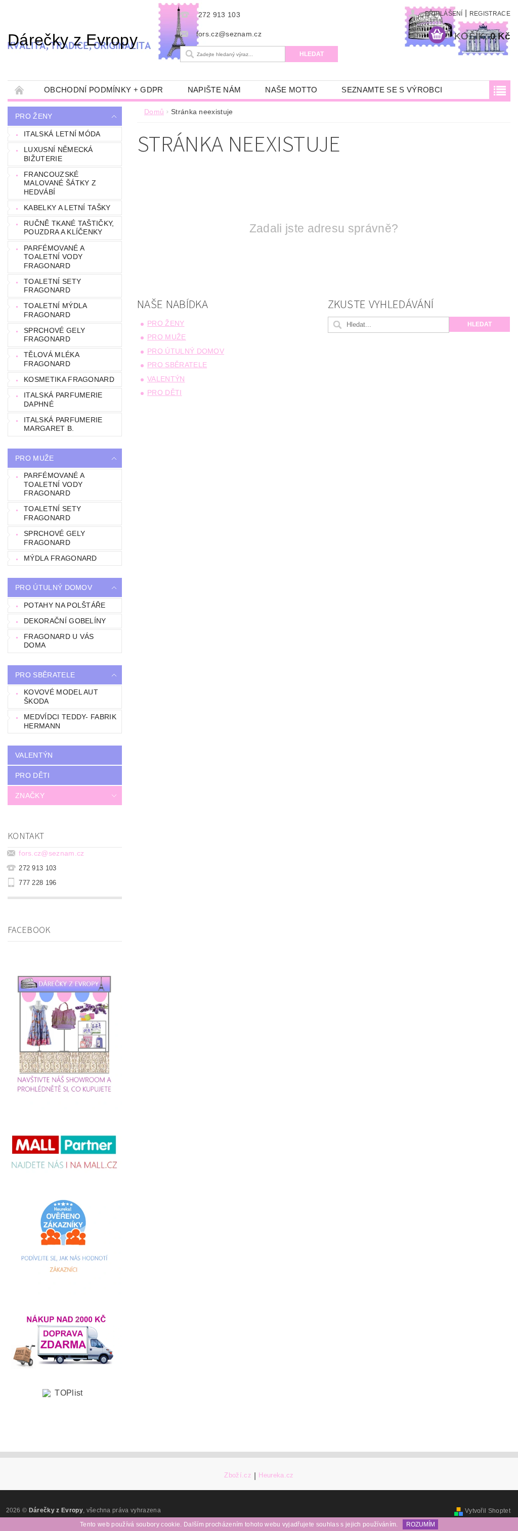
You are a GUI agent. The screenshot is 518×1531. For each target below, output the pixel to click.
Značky (30, 796)
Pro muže (34, 458)
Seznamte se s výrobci (391, 89)
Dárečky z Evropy (73, 40)
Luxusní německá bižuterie (58, 154)
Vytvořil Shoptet (487, 1510)
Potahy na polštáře (65, 605)
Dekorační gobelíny (65, 621)
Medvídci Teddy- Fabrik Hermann (70, 721)
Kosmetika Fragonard (69, 379)
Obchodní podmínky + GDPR (103, 89)
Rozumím (420, 1524)
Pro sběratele (45, 675)
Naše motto (291, 89)
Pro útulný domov (53, 587)
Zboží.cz (237, 1475)
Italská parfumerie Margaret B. (63, 424)
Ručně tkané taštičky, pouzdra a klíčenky (69, 227)
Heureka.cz (275, 1475)
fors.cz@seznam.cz (51, 853)
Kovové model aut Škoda (61, 696)
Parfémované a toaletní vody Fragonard (54, 257)
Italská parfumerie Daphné (63, 399)
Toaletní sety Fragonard (52, 285)
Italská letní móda (62, 134)
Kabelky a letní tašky (67, 208)
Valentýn (34, 755)
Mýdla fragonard (60, 558)
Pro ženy (34, 116)
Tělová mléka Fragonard (51, 359)
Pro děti (32, 775)
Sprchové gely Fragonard (54, 334)
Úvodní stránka (20, 89)
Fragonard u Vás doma (59, 641)
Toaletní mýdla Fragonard (55, 310)
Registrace (489, 13)
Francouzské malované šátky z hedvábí (60, 183)
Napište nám (214, 89)
